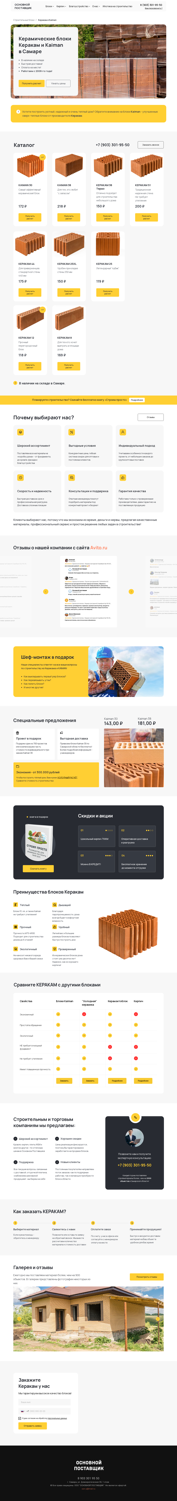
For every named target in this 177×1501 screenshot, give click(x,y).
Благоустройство (78, 6)
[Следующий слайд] (131, 591)
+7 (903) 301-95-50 (134, 1165)
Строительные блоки (23, 20)
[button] (153, 8)
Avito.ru (98, 547)
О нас (95, 6)
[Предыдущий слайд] (45, 591)
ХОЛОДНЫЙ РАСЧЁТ (67, 777)
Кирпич (60, 6)
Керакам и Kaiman (47, 20)
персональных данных (57, 1418)
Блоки (49, 6)
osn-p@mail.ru (88, 1489)
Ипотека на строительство (117, 6)
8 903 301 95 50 (88, 1478)
